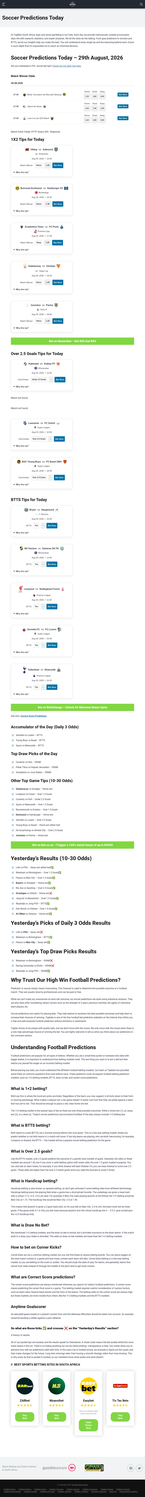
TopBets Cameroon (90, 1489)
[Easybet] (88, 1393)
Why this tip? (22, 172)
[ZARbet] (24, 1393)
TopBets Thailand (81, 1491)
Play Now (25, 1417)
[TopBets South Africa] (72, 4)
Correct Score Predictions (34, 716)
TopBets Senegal (123, 1489)
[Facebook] (130, 1468)
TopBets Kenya (10, 1489)
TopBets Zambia (30, 1491)
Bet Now (123, 94)
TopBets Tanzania (56, 1489)
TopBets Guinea (106, 1489)
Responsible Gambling (128, 1491)
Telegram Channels (98, 1491)
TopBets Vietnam (64, 1491)
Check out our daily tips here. (67, 66)
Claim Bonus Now (88, 1425)
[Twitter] (139, 1468)
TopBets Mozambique (12, 1491)
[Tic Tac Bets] (120, 1393)
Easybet (88, 1400)
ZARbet (25, 1400)
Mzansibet (57, 1400)
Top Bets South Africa (79, 1485)
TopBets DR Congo (47, 1491)
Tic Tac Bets (120, 1400)
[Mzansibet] (56, 1393)
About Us (113, 1491)
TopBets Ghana (40, 1489)
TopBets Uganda (72, 1489)
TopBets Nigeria (24, 1489)
